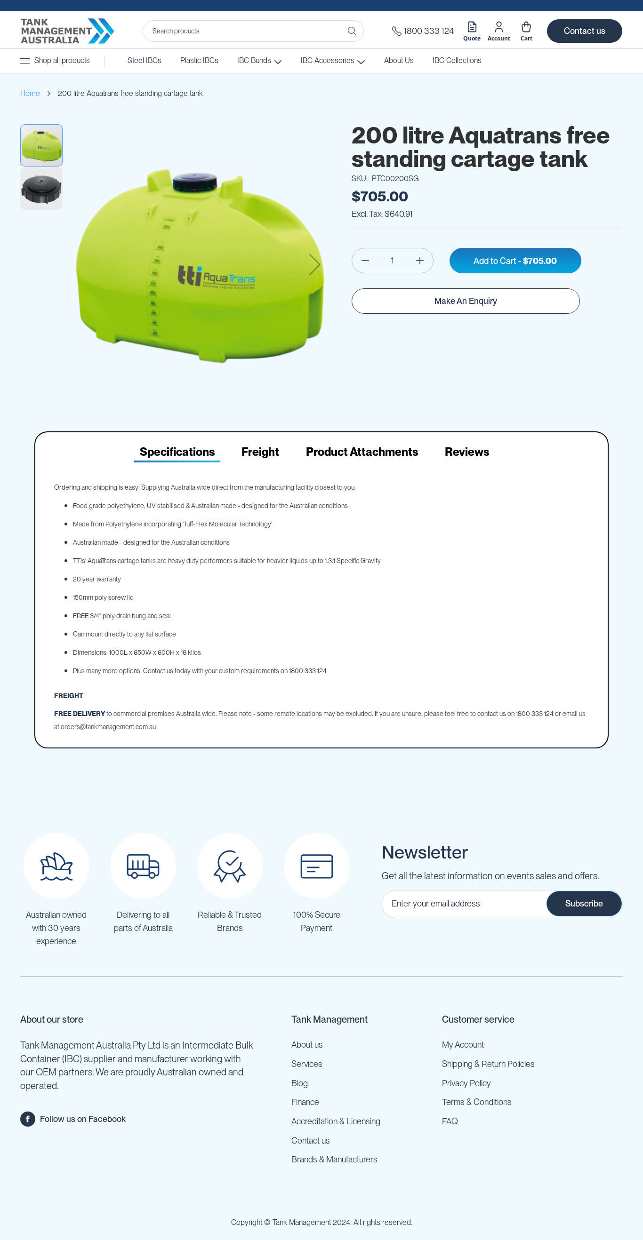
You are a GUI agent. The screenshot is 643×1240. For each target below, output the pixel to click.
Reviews (467, 452)
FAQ (450, 1121)
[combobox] (253, 31)
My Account (463, 1044)
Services (306, 1064)
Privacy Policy (466, 1083)
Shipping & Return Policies (488, 1064)
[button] (315, 264)
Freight (260, 452)
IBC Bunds (254, 60)
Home (30, 93)
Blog (299, 1083)
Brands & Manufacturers (334, 1159)
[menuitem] (457, 61)
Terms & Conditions (477, 1102)
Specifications (177, 452)
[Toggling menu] (25, 61)
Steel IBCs (144, 60)
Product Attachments (362, 452)
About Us (399, 60)
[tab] (177, 452)
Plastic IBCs (199, 60)
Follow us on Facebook (83, 1119)
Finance (305, 1102)
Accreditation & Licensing (335, 1121)
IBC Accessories (327, 60)
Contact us (584, 31)
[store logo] (67, 31)
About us (307, 1044)
